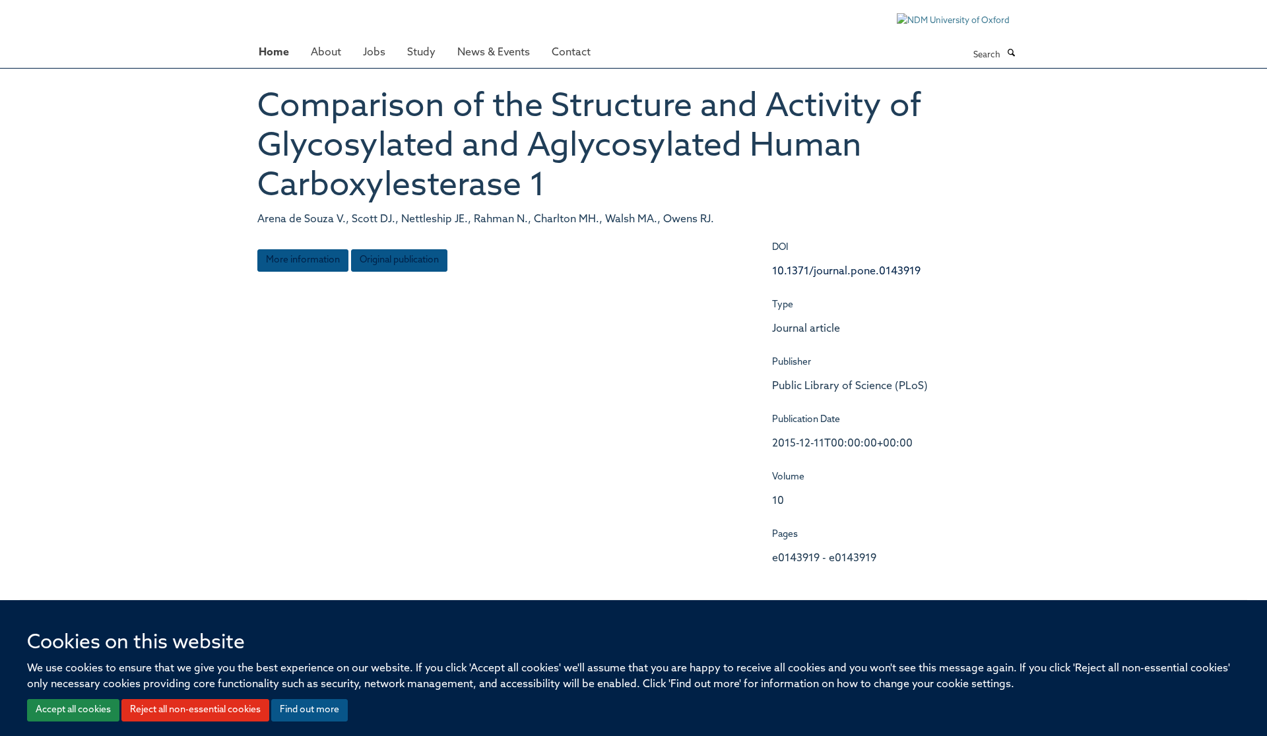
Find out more (309, 710)
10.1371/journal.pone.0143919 (846, 271)
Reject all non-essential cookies (195, 710)
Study (421, 52)
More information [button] (303, 260)
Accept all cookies (73, 710)
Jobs (374, 52)
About (326, 52)
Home (274, 52)
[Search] (1011, 54)
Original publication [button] (399, 260)
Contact (571, 52)
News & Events (493, 52)
